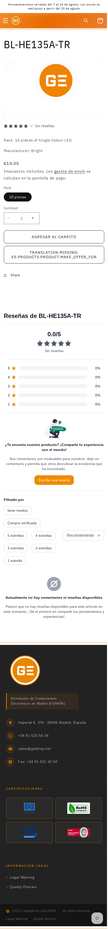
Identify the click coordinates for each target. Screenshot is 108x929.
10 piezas (17, 197)
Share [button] (15, 275)
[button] (5, 20)
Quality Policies (23, 887)
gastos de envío (69, 171)
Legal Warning (22, 877)
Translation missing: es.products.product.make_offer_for (52, 254)
